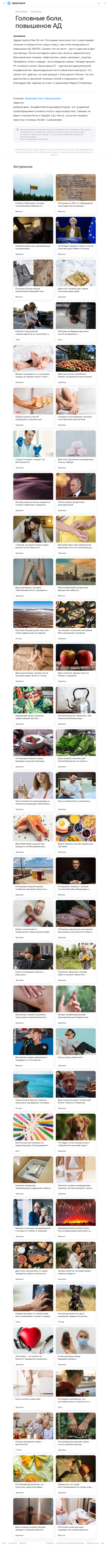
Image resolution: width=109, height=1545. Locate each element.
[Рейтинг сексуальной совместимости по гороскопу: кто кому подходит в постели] (33, 322)
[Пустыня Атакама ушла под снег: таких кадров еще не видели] (33, 621)
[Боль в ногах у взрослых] (33, 1390)
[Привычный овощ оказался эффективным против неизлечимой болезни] (33, 707)
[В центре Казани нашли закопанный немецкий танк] (33, 280)
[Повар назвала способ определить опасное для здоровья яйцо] (33, 408)
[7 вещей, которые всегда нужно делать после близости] (33, 536)
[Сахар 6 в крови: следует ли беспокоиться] (33, 450)
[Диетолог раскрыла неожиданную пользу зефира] (76, 450)
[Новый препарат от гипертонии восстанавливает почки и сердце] (33, 1304)
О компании (12, 1543)
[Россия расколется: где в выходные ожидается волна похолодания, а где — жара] (76, 1304)
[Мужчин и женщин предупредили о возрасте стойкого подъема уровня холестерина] (33, 1219)
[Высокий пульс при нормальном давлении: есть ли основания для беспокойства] (76, 536)
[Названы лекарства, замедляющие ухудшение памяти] (33, 1176)
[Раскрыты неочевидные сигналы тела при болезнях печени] (76, 408)
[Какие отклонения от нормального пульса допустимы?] (33, 920)
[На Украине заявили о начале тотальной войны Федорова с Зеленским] (76, 877)
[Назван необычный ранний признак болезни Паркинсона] (76, 1006)
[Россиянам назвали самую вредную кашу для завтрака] (33, 749)
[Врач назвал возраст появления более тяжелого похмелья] (76, 1091)
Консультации (21, 11)
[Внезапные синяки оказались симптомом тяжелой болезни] (33, 1006)
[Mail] (9, 3)
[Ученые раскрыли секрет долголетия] (33, 1433)
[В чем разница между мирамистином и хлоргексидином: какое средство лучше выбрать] (76, 1347)
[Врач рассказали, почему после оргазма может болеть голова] (33, 664)
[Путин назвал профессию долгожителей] (76, 493)
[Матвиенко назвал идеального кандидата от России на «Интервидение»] (33, 1048)
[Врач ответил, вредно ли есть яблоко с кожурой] (76, 664)
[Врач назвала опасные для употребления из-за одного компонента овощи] (76, 749)
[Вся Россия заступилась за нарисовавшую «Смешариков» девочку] (33, 1134)
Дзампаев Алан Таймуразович (43, 98)
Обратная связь (93, 1543)
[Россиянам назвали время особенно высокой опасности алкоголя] (33, 877)
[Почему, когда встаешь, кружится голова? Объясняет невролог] (33, 493)
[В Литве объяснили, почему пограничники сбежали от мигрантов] (33, 194)
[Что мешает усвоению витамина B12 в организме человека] (76, 621)
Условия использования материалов (70, 1543)
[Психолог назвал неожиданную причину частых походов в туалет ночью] (76, 1176)
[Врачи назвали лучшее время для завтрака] (76, 835)
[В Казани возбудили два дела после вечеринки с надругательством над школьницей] (76, 322)
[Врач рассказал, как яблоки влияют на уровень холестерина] (76, 365)
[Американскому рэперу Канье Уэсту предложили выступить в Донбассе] (76, 1219)
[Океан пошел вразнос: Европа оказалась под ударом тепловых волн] (33, 1091)
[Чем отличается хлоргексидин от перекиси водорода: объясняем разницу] (33, 792)
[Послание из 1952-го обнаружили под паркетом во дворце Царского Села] (76, 194)
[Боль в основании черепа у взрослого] (33, 963)
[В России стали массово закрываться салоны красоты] (76, 1518)
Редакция (50, 1543)
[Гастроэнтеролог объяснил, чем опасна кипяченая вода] (76, 707)
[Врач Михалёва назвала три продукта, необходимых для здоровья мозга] (33, 835)
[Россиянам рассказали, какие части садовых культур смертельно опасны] (76, 1433)
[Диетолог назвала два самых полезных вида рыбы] (76, 280)
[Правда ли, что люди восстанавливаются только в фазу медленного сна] (76, 1475)
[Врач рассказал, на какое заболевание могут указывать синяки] (33, 579)
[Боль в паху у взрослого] (76, 1048)
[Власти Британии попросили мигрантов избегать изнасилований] (76, 579)
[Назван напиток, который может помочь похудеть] (76, 1262)
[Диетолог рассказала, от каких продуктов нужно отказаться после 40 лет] (33, 1262)
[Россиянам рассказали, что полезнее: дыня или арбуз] (33, 1475)
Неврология (36, 11)
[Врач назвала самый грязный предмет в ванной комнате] (33, 1518)
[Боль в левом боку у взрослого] (76, 792)
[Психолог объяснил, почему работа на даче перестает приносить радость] (76, 963)
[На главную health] (18, 3)
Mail (4, 1543)
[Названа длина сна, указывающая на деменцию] (33, 237)
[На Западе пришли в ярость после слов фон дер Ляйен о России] (76, 237)
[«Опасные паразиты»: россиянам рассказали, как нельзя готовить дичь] (76, 920)
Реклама (22, 1543)
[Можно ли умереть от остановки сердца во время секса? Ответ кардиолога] (33, 365)
